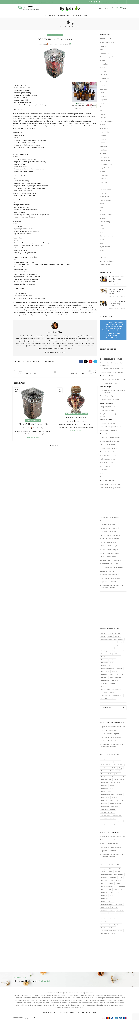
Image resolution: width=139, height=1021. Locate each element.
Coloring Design (105, 78)
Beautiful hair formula (107, 445)
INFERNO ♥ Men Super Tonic (110, 535)
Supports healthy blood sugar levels (111, 689)
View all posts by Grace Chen (54, 352)
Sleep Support (115, 680)
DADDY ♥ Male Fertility (108, 542)
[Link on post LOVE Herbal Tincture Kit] (76, 400)
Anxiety (102, 67)
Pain (101, 207)
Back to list (55, 372)
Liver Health (119, 668)
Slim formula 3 (105, 477)
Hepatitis (103, 153)
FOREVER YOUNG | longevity (109, 549)
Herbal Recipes (105, 161)
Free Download (105, 132)
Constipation (104, 82)
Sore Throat (104, 683)
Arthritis (103, 71)
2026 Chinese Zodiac (107, 42)
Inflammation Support (107, 662)
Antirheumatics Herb (114, 633)
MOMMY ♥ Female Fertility (109, 539)
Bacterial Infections (106, 639)
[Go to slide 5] (57, 445)
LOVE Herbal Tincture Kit (76, 417)
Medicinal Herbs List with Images (111, 372)
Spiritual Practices (106, 236)
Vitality (102, 254)
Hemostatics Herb (106, 654)
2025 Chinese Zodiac (107, 39)
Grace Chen (53, 44)
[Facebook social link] (89, 2)
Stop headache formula (108, 455)
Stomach (112, 683)
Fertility (17, 361)
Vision (102, 250)
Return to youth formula (108, 430)
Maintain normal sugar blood (110, 399)
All (101, 521)
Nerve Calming (105, 671)
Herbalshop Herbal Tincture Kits (111, 517)
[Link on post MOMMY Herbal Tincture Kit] (33, 403)
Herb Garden (104, 157)
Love (60, 35)
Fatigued (103, 114)
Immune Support (115, 656)
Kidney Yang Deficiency (32, 361)
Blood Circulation (118, 639)
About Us (103, 46)
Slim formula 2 (105, 473)
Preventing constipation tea (109, 396)
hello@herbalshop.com (31, 9)
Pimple (102, 211)
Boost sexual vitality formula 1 (110, 484)
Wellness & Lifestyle (107, 261)
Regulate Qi (104, 677)
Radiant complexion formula (110, 437)
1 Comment (122, 284)
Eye (101, 110)
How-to (102, 171)
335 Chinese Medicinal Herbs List (111, 369)
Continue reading (33, 437)
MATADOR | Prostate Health (109, 574)
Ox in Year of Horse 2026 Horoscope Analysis (116, 291)
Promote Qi (120, 674)
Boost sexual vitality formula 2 (110, 488)
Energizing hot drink (107, 410)
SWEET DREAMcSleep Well (109, 564)
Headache (122, 651)
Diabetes (103, 96)
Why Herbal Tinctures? (108, 582)
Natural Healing (105, 200)
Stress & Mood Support (107, 686)
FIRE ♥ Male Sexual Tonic (108, 532)
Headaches (104, 146)
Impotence (104, 175)
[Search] (112, 8)
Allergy (102, 60)
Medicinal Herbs (105, 189)
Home (62, 27)
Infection (103, 179)
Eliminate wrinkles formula (109, 441)
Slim (101, 232)
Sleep (102, 229)
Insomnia (103, 182)
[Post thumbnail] (103, 280)
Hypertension (104, 656)
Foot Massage (105, 128)
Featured (69, 413)
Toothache (112, 692)
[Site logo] (69, 8)
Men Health (104, 193)
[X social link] (91, 2)
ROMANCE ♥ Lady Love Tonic (110, 528)
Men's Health (49, 361)
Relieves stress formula (108, 459)
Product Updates (106, 214)
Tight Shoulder (105, 247)
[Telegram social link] (95, 361)
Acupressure (104, 53)
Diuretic (103, 648)
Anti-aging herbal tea (107, 423)
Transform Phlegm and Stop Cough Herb (111, 695)
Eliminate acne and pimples (110, 448)
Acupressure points (107, 57)
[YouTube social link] (96, 2)
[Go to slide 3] (53, 445)
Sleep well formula (106, 462)
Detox (102, 93)
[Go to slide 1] (50, 445)
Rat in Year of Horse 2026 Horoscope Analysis (116, 279)
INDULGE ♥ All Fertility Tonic (110, 546)
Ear (101, 107)
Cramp (102, 85)
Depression (104, 89)
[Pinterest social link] (99, 2)
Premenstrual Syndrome (107, 674)
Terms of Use (57, 1012)
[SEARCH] (124, 707)
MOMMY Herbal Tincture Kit (33, 424)
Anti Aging (103, 633)
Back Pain (103, 75)
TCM (101, 243)
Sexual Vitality (105, 222)
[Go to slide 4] (55, 445)
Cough (120, 642)
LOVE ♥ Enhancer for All (108, 524)
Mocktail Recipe (105, 196)
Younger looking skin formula (110, 427)
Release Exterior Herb (115, 677)
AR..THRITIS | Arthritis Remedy (110, 560)
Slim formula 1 (105, 470)
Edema (118, 648)
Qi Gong (103, 218)
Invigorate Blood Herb (107, 665)
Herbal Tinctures (72, 27)
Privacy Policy (47, 1012)
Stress (102, 239)
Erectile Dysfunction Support (109, 651)
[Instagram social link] (94, 2)
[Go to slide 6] (59, 445)
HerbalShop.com (35, 1018)
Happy (102, 143)
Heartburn (103, 150)
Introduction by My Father (109, 383)
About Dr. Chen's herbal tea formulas (112, 379)
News (102, 204)
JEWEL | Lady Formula (107, 571)
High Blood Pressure (107, 168)
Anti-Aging (104, 64)
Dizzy (102, 103)
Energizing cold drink (107, 407)
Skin (101, 225)
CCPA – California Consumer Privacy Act (77, 1012)
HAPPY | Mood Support (108, 557)
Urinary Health (105, 698)
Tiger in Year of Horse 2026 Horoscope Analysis (117, 303)
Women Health (105, 265)
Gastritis (103, 135)
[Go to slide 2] (52, 445)
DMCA (94, 1012)
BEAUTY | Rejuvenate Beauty (109, 553)
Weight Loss (104, 257)
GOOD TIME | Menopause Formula (111, 567)
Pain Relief (114, 671)
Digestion (103, 100)
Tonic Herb (104, 692)
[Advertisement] (116, 502)
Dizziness (110, 648)
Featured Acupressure (107, 121)
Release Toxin (105, 680)
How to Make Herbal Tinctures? (111, 578)
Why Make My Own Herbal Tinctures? (113, 727)
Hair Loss (103, 139)
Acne (101, 50)
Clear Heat (104, 642)
